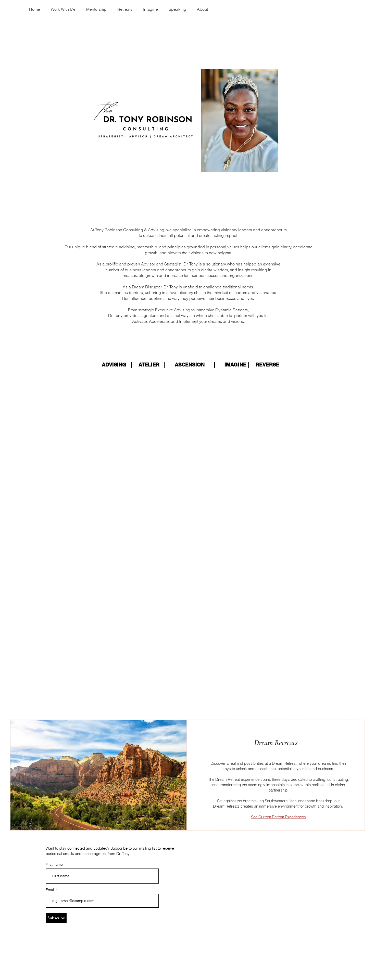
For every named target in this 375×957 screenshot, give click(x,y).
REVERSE (267, 365)
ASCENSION (190, 365)
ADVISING (114, 365)
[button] (63, 7)
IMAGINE (234, 365)
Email (51, 889)
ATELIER (149, 365)
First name (54, 864)
